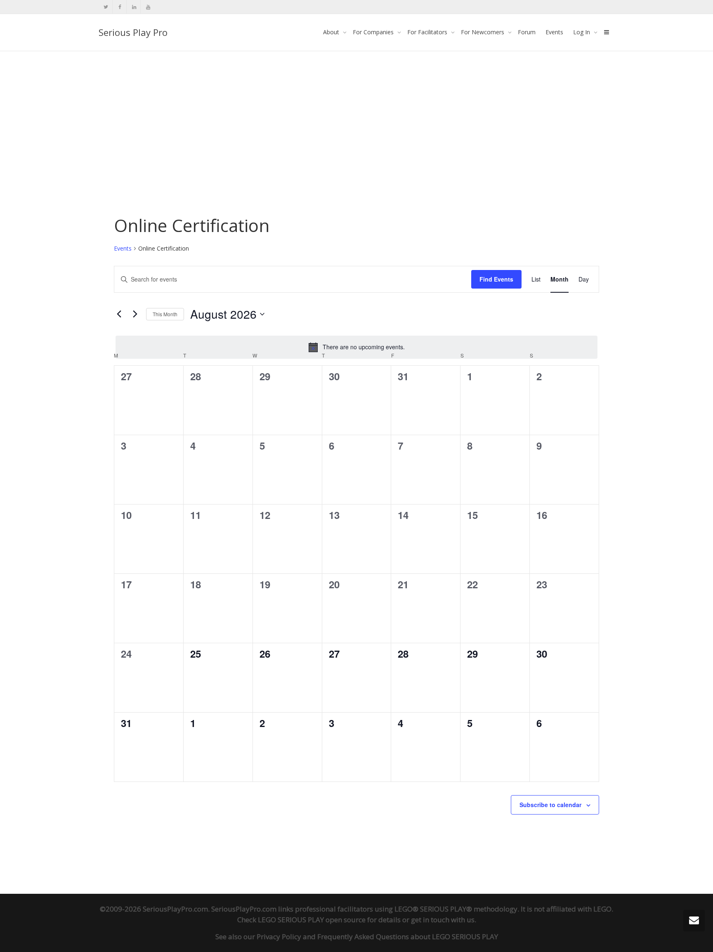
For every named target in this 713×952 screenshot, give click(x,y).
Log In (582, 32)
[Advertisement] (356, 112)
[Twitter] (106, 7)
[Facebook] (120, 7)
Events (554, 32)
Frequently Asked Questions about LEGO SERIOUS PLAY (407, 936)
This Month (165, 313)
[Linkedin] (134, 7)
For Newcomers (483, 32)
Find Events (496, 279)
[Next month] (135, 314)
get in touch (430, 919)
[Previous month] (119, 314)
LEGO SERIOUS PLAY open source (312, 919)
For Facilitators (428, 32)
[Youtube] (148, 7)
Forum (527, 32)
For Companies (374, 32)
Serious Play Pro (133, 32)
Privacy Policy (279, 936)
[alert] (356, 347)
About (332, 32)
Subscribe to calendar (550, 804)
